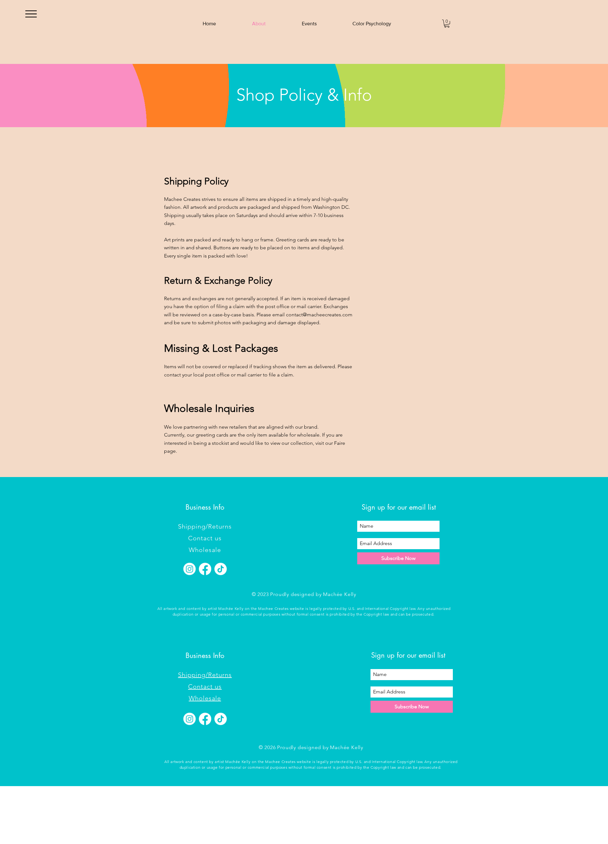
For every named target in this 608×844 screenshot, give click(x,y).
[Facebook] (205, 569)
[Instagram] (189, 569)
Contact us (205, 538)
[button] (31, 13)
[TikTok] (220, 569)
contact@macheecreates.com (319, 315)
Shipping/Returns (205, 526)
